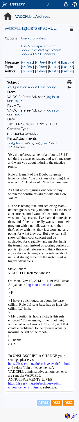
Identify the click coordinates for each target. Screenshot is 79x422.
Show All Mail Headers (38, 54)
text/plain (14, 143)
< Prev (41, 62)
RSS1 (56, 403)
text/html (50, 143)
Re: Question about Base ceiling (31, 87)
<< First (27, 62)
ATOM (43, 403)
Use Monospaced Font (38, 46)
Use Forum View (33, 38)
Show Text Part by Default (41, 50)
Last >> (67, 62)
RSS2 (69, 403)
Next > (54, 62)
